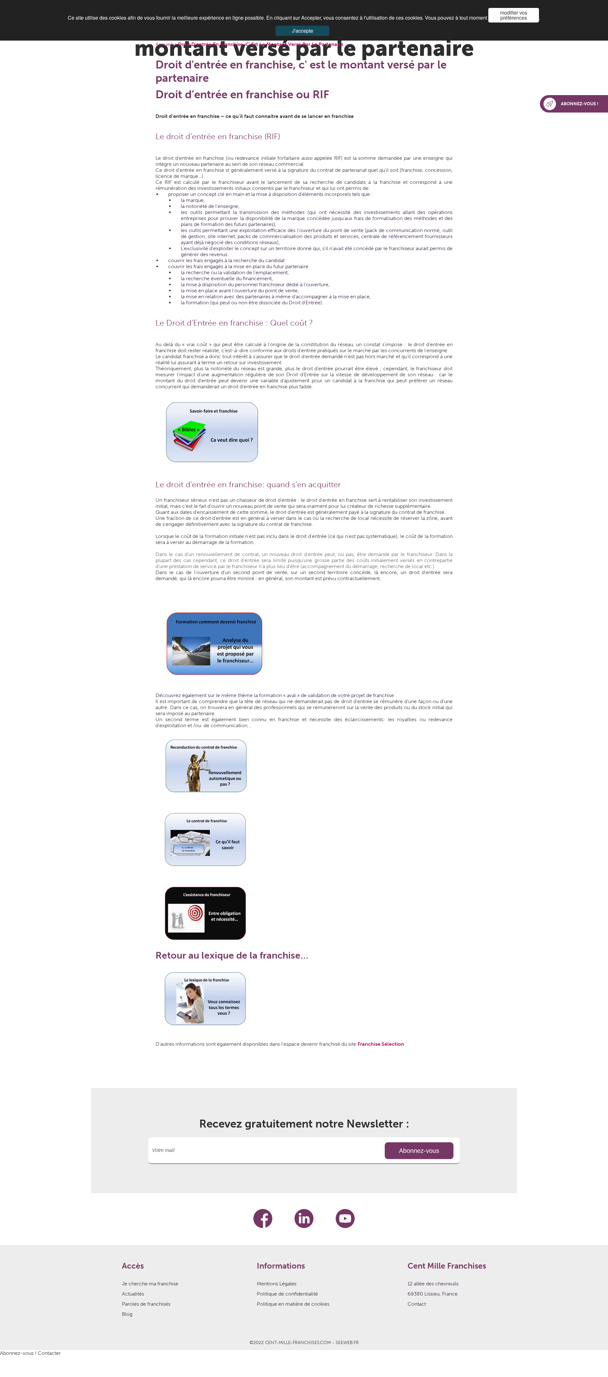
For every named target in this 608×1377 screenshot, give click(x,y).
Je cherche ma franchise (150, 1284)
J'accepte (302, 30)
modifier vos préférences (513, 15)
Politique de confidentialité (287, 1294)
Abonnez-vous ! (18, 1353)
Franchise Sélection (381, 1044)
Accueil (164, 44)
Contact (417, 1304)
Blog (127, 1314)
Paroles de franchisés (146, 1304)
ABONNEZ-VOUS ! (579, 104)
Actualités (133, 1294)
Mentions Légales (276, 1284)
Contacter (49, 1353)
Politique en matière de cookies (293, 1304)
